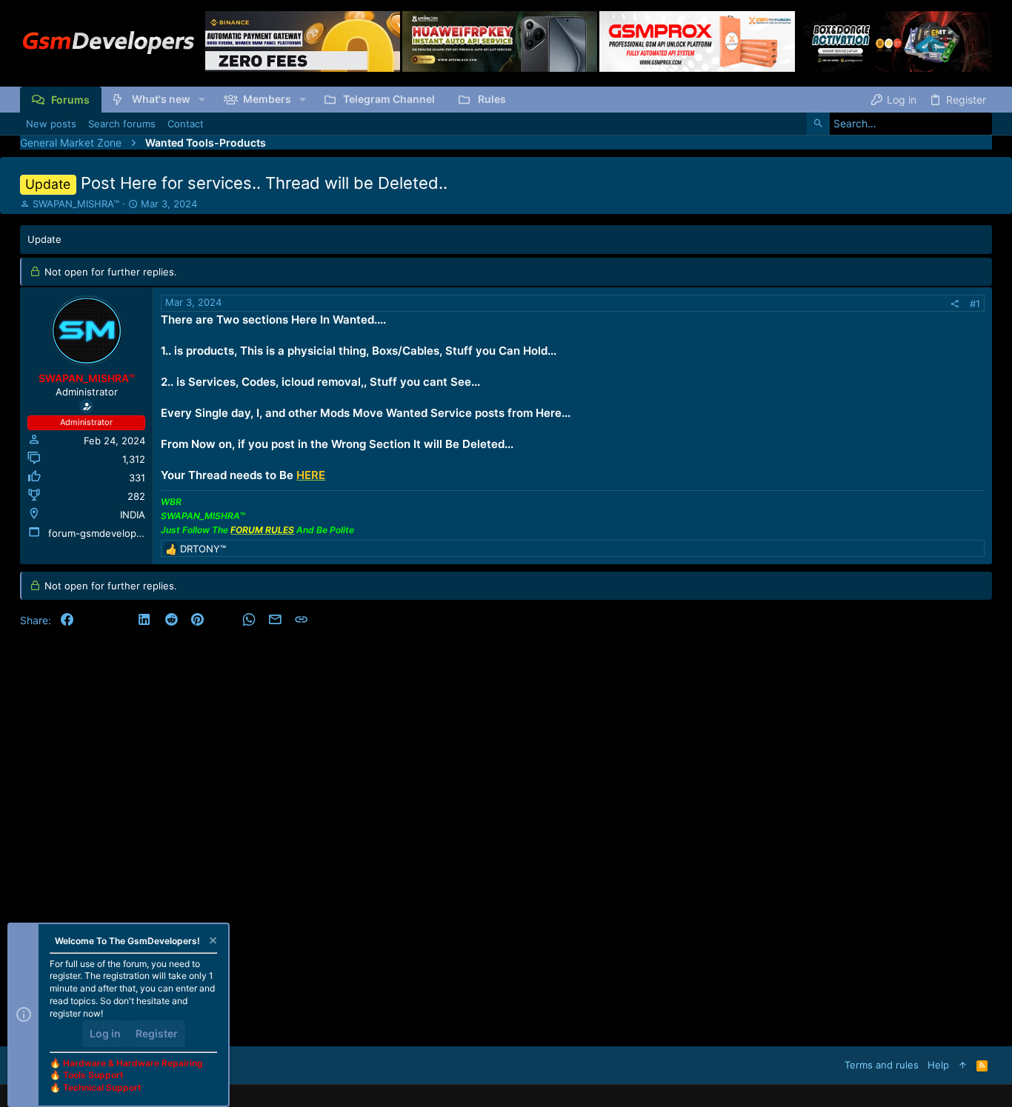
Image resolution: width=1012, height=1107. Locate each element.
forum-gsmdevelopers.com (110, 533)
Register (157, 1033)
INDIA (132, 515)
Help (938, 1065)
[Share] (955, 304)
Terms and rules (882, 1065)
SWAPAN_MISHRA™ (76, 204)
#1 (975, 304)
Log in (105, 1033)
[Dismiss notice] (212, 942)
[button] (202, 99)
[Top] (962, 1065)
